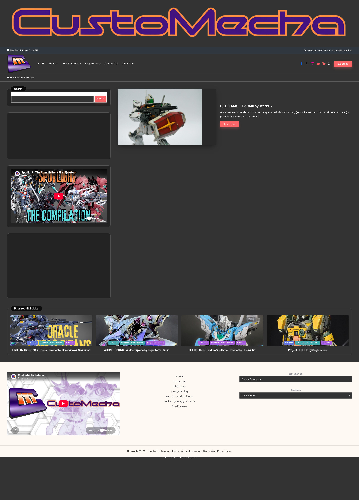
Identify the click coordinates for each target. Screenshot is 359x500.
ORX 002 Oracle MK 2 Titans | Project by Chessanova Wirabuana (51, 350)
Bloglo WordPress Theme (217, 451)
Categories (295, 373)
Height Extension (155, 343)
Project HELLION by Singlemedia (307, 350)
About (179, 376)
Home (9, 77)
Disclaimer (179, 386)
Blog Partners (179, 406)
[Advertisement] (59, 135)
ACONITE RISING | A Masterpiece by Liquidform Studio (136, 350)
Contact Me (179, 381)
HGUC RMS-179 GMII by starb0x (246, 106)
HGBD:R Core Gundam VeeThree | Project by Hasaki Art (222, 350)
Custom (32, 343)
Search (18, 88)
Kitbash (70, 343)
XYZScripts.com (190, 458)
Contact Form (167, 458)
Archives (296, 390)
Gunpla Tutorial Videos (179, 396)
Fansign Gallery (179, 391)
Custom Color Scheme (51, 343)
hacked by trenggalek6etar (179, 401)
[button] (343, 64)
